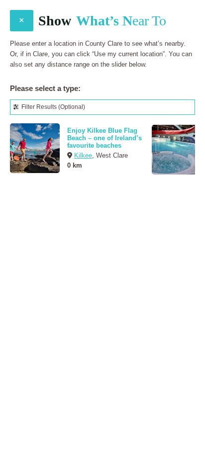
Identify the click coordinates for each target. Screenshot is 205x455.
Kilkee (83, 155)
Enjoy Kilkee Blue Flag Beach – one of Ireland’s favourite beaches (104, 138)
